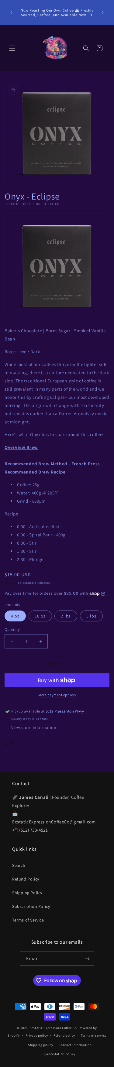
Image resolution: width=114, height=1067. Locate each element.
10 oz (40, 616)
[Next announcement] (102, 12)
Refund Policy (25, 879)
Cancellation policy (59, 1054)
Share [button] (16, 743)
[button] (12, 48)
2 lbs (66, 616)
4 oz (15, 616)
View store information (33, 727)
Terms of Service (28, 920)
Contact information (75, 1045)
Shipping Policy (27, 892)
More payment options (57, 695)
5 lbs (91, 616)
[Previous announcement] (11, 12)
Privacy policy (37, 1035)
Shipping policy (40, 1045)
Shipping (11, 583)
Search (19, 865)
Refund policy (64, 1035)
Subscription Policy (31, 906)
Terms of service (93, 1035)
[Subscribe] (87, 959)
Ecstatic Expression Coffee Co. (53, 1028)
